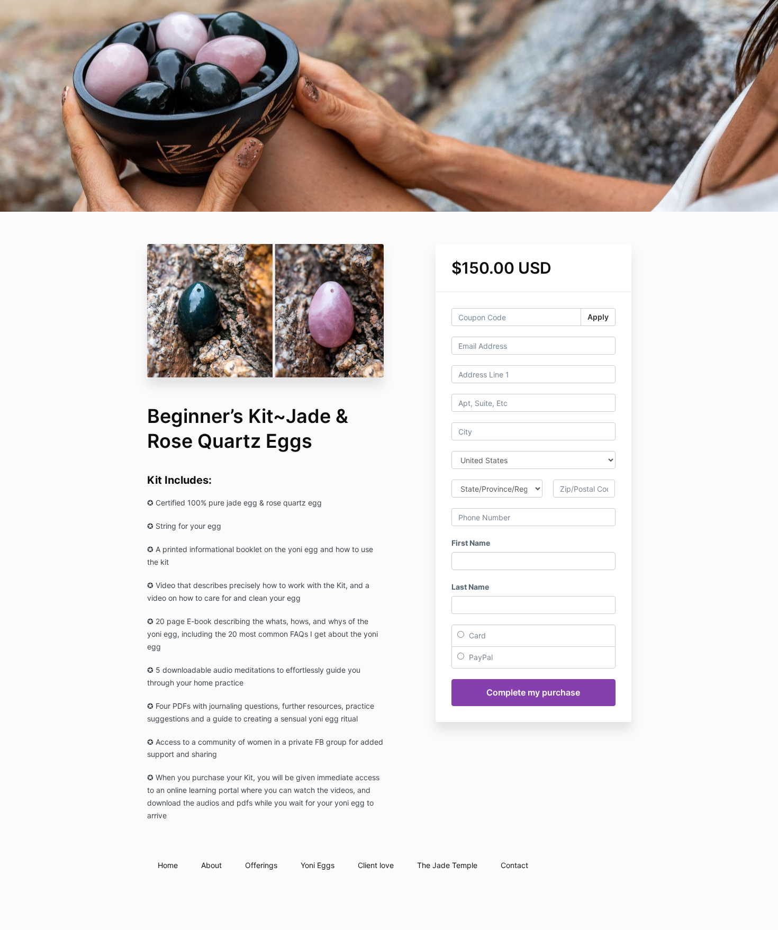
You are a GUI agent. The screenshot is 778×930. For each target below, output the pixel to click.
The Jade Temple (447, 865)
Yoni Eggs (317, 865)
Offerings (261, 865)
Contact (514, 865)
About (211, 865)
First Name (470, 542)
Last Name (470, 586)
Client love (376, 865)
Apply (598, 316)
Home (168, 865)
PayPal (480, 657)
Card (476, 635)
